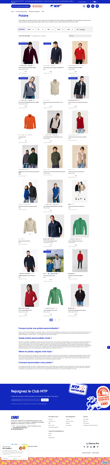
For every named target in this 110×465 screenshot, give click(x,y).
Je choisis (15, 458)
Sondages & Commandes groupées (90, 425)
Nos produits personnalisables (21, 11)
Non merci (6, 458)
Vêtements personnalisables (34, 11)
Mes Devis (85, 421)
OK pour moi (23, 458)
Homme (50, 433)
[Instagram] (87, 446)
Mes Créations (86, 423)
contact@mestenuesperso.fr (20, 427)
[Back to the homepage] (54, 6)
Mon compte (85, 419)
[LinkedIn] (91, 446)
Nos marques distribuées (53, 427)
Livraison (68, 419)
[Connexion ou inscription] (93, 6)
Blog (49, 423)
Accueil (12, 11)
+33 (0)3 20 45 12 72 (18, 429)
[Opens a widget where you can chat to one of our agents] (105, 462)
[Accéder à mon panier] (97, 6)
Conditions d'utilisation (86, 452)
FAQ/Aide (68, 423)
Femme (50, 435)
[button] (2, 462)
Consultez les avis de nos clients (29, 446)
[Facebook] (84, 446)
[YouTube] (94, 446)
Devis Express (68, 425)
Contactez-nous (52, 421)
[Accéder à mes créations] (88, 6)
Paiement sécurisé (69, 421)
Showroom (51, 419)
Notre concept (51, 425)
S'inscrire (45, 400)
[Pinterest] (97, 446)
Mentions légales (95, 452)
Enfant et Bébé (51, 437)
